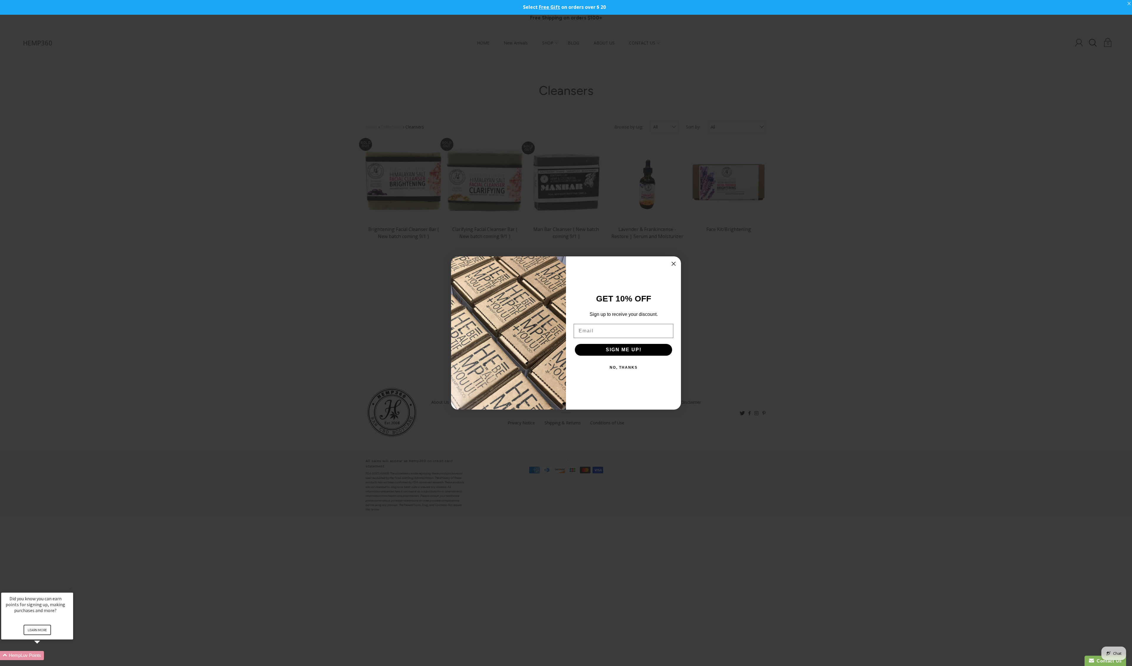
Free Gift (549, 7)
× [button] (70, 588)
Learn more (37, 630)
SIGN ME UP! (623, 349)
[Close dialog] (673, 263)
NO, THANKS (624, 367)
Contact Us (1108, 660)
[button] (44, 655)
